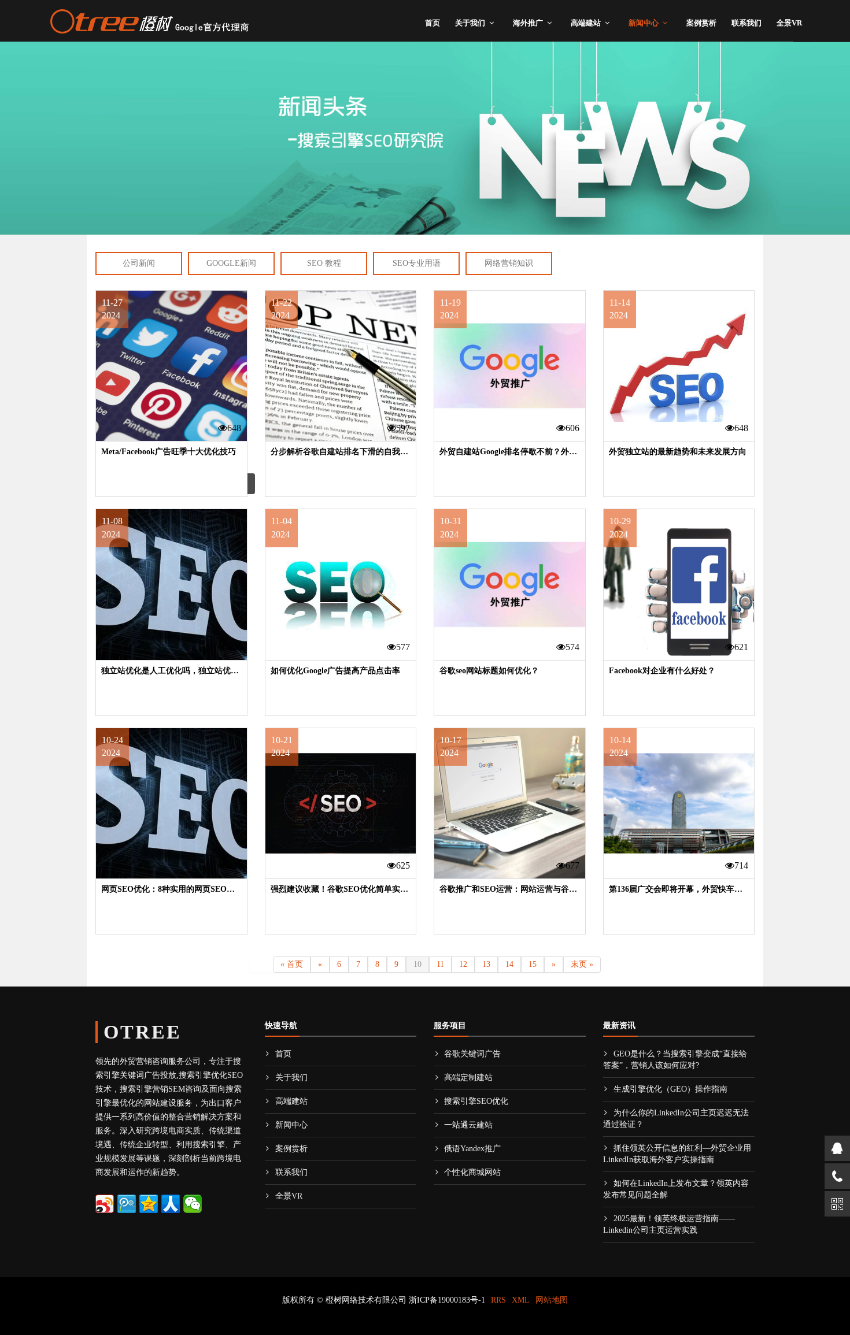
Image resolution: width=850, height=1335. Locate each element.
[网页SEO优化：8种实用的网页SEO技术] (171, 803)
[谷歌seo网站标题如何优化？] (509, 584)
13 (486, 964)
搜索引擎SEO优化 (476, 1101)
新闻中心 (644, 22)
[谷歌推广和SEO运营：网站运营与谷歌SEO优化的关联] (509, 803)
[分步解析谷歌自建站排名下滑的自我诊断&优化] (340, 366)
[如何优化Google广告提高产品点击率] (340, 584)
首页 (432, 22)
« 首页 (291, 964)
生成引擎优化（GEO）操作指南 (670, 1089)
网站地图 (551, 1300)
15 (533, 964)
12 (463, 964)
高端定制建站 (468, 1077)
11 (440, 964)
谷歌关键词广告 (472, 1054)
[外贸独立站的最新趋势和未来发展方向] (679, 366)
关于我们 (470, 22)
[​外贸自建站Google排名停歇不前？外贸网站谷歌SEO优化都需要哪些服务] (509, 366)
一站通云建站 (468, 1125)
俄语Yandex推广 (472, 1148)
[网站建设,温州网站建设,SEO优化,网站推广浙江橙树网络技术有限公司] (148, 19)
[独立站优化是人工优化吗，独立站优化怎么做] (171, 584)
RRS (498, 1300)
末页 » (582, 964)
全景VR (789, 22)
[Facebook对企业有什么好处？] (679, 584)
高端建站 (586, 22)
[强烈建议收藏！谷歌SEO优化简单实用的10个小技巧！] (340, 803)
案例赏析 (701, 22)
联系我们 (746, 22)
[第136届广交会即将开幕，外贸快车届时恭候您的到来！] (679, 803)
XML (521, 1300)
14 (509, 964)
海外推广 (528, 22)
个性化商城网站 (472, 1172)
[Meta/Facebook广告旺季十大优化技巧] (171, 366)
